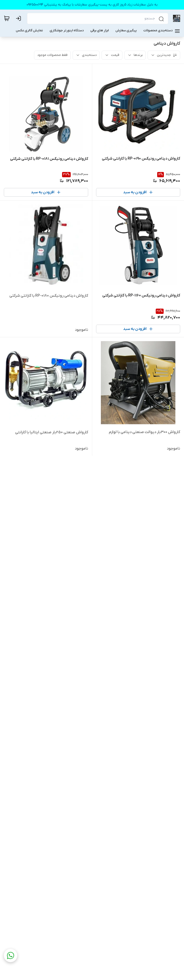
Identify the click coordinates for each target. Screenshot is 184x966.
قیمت (115, 55)
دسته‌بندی (89, 55)
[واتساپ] (10, 955)
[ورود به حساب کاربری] (19, 18)
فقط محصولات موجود (52, 55)
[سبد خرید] (7, 18)
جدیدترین (164, 55)
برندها (138, 55)
